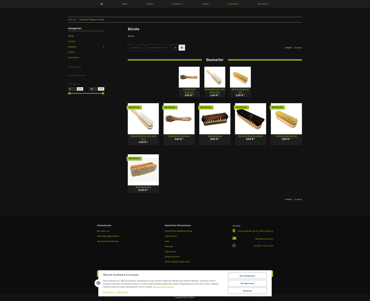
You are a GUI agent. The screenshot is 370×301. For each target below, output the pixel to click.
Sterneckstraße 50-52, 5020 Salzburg (255, 231)
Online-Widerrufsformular (177, 261)
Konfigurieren (247, 283)
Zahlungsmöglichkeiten (108, 236)
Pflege (71, 36)
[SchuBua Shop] (101, 4)
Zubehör (72, 46)
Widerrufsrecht (172, 256)
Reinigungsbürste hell (286, 136)
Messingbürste (215, 136)
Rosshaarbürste (143, 187)
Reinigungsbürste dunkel (250, 136)
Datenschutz (122, 292)
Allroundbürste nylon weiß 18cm (143, 137)
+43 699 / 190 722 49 (263, 245)
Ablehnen (247, 291)
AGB (167, 241)
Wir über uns (103, 231)
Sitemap (169, 246)
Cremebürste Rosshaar (179, 136)
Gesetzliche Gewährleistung (178, 231)
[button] (175, 48)
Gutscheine (73, 57)
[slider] (69, 93)
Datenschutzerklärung (163, 287)
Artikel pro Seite (157, 47)
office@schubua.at (264, 238)
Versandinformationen (108, 241)
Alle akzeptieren (247, 276)
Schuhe (71, 41)
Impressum (108, 292)
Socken (71, 52)
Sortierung (135, 47)
